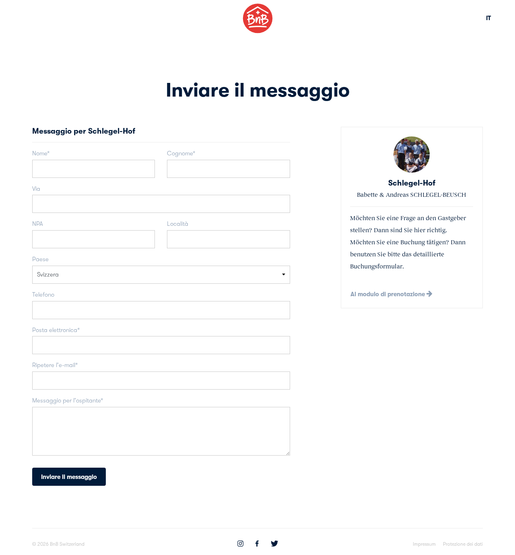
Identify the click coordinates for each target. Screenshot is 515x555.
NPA (37, 223)
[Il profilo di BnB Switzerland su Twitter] (274, 545)
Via (36, 188)
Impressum (424, 544)
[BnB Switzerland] (258, 18)
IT (488, 18)
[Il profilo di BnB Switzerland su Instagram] (240, 545)
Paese (40, 259)
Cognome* (181, 153)
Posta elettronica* (56, 330)
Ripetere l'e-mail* (55, 365)
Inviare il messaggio (69, 477)
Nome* (40, 153)
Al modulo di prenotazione (388, 294)
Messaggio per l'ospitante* (67, 400)
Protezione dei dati (463, 544)
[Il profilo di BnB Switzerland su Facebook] (257, 545)
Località (177, 223)
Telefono (43, 294)
